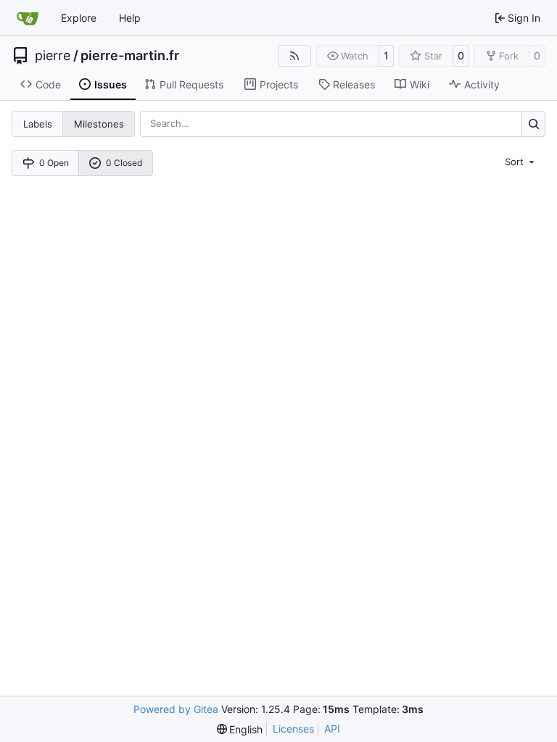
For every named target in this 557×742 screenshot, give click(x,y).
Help (130, 18)
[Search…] (533, 123)
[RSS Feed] (294, 56)
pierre (52, 56)
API (332, 728)
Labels (37, 124)
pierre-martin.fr (130, 56)
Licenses (293, 728)
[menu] (520, 161)
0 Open (54, 162)
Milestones (99, 124)
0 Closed (124, 162)
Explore (78, 18)
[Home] (27, 18)
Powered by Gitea (175, 709)
